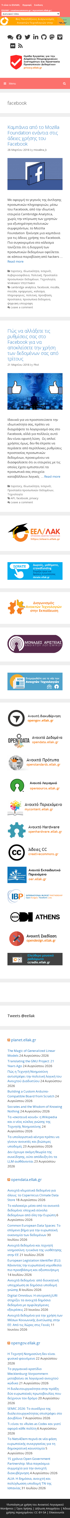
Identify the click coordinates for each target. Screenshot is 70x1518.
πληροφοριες (16, 295)
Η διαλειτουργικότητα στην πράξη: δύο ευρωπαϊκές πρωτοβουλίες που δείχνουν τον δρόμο (34, 1393)
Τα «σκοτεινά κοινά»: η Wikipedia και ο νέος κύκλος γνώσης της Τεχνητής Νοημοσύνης (32, 1122)
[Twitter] (27, 37)
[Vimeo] (59, 37)
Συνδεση (38, 5)
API (13, 498)
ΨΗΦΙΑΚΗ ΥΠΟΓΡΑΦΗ (21, 283)
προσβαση (45, 295)
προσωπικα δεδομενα (36, 299)
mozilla (54, 287)
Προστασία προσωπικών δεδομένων (30, 490)
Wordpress (6, 1508)
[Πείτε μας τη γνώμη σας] (10, 37)
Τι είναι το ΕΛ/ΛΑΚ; (10, 5)
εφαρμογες (25, 291)
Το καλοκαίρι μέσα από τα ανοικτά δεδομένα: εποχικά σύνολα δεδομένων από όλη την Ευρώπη (33, 1210)
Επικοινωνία (56, 1512)
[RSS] (20, 46)
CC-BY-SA (40, 1512)
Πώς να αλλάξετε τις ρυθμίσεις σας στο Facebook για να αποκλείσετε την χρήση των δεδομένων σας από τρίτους (32, 345)
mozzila (12, 291)
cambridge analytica (23, 287)
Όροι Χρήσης (24, 1508)
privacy (33, 498)
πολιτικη (31, 295)
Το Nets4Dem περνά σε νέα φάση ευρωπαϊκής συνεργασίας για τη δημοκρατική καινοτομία (32, 1443)
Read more (15, 261)
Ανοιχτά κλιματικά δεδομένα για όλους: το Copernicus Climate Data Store (33, 1195)
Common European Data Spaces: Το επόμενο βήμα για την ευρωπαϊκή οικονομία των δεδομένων (33, 1230)
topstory (16, 271)
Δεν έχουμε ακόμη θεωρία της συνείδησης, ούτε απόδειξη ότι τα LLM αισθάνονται (32, 1156)
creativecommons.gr (21, 10)
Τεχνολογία (47, 279)
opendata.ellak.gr (26, 1179)
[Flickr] (12, 46)
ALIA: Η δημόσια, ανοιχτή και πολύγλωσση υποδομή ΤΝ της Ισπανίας (29, 1483)
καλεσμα (39, 291)
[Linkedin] (35, 37)
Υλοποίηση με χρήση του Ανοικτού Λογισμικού (35, 1504)
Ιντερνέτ (46, 271)
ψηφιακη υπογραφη (20, 303)
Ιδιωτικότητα (31, 271)
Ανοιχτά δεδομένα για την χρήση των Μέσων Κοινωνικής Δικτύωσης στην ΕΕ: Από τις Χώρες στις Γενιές (35, 1320)
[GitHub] (44, 37)
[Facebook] (19, 37)
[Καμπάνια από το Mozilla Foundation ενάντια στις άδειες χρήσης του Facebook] (35, 189)
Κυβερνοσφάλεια (18, 275)
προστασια (14, 299)
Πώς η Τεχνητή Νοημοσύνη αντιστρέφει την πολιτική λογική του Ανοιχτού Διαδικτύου (34, 1076)
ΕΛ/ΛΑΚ (5, 10)
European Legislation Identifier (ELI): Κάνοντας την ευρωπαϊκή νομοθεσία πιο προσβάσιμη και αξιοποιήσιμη (34, 1265)
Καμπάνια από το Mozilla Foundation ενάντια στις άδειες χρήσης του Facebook (33, 135)
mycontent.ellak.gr (41, 10)
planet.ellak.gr (23, 1039)
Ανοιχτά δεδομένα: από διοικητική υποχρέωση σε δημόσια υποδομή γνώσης (33, 1285)
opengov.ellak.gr (25, 1342)
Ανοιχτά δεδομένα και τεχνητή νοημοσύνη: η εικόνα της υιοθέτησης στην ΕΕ (34, 1250)
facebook (43, 287)
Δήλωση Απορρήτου (47, 1508)
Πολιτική (36, 275)
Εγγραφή (27, 5)
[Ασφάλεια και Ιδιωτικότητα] (35, 62)
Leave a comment (22, 307)
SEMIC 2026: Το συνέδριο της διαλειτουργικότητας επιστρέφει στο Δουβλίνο (34, 1413)
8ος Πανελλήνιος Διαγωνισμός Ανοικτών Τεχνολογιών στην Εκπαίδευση (35, 22)
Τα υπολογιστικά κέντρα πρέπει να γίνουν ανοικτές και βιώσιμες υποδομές (33, 1141)
